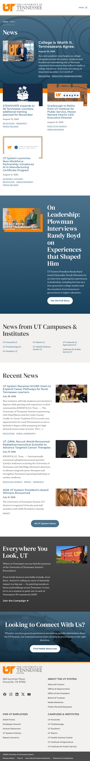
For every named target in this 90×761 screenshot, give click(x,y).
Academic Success (13, 179)
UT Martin (37, 342)
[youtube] (29, 694)
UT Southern (9, 351)
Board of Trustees (56, 698)
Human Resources (12, 729)
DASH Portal (9, 720)
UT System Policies (12, 733)
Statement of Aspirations (63, 758)
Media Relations (55, 702)
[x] (23, 694)
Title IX (20, 758)
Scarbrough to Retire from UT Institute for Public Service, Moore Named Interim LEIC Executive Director (61, 111)
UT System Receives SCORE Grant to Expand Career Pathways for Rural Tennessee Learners (27, 389)
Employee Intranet (12, 724)
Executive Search (57, 126)
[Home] (22, 7)
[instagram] (11, 694)
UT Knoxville (9, 342)
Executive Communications (67, 76)
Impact (27, 482)
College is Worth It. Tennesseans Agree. (56, 44)
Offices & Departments (59, 689)
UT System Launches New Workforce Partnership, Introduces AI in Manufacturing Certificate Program (18, 164)
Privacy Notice (8, 758)
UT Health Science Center (60, 737)
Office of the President (59, 693)
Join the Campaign (14, 600)
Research (21, 123)
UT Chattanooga (11, 347)
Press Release (10, 126)
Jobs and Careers (56, 684)
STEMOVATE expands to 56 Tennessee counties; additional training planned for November (19, 110)
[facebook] (5, 694)
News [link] (12, 22)
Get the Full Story (60, 300)
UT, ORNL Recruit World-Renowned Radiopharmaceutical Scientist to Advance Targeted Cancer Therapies (27, 444)
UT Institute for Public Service (62, 746)
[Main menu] (83, 7)
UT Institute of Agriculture (60, 742)
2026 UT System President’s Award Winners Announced (26, 491)
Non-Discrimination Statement (38, 758)
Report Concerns (11, 737)
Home (5, 22)
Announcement (55, 129)
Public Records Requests (60, 707)
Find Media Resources (45, 648)
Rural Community (26, 433)
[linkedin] (17, 694)
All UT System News (45, 523)
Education (44, 76)
